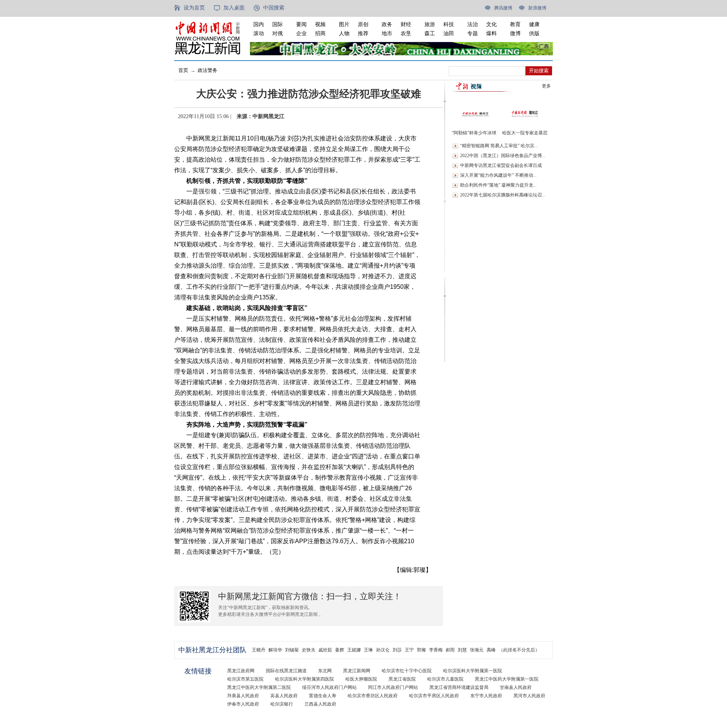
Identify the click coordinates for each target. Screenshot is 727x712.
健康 (534, 24)
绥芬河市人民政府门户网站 (329, 687)
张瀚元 (477, 650)
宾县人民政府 (284, 695)
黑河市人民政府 (529, 695)
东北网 (325, 670)
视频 (320, 24)
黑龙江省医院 (402, 679)
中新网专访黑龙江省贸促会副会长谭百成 (501, 165)
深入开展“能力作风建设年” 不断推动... (498, 175)
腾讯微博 (503, 8)
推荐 (363, 33)
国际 (277, 24)
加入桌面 (234, 8)
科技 (448, 24)
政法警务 (207, 70)
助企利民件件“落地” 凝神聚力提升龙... (498, 185)
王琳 (368, 650)
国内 (258, 24)
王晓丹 (258, 650)
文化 (491, 24)
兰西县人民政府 (320, 704)
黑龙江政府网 (240, 670)
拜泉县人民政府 (243, 695)
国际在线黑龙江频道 (286, 670)
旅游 (429, 24)
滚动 (258, 33)
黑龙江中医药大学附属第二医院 (259, 687)
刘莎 (397, 650)
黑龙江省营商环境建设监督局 (458, 687)
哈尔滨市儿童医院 (445, 679)
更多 (546, 86)
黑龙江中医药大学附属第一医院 (506, 679)
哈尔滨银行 (281, 704)
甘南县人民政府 (516, 687)
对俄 (277, 33)
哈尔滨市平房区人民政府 (434, 695)
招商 (320, 33)
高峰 (491, 650)
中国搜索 (273, 8)
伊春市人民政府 (243, 704)
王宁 (409, 650)
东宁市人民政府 (486, 695)
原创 (363, 24)
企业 (301, 33)
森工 (429, 33)
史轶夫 (308, 650)
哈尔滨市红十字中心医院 (407, 670)
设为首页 (194, 8)
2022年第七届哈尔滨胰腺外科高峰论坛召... (502, 195)
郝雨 (450, 650)
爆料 (491, 33)
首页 (183, 70)
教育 (515, 24)
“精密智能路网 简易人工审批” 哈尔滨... (499, 145)
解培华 (275, 650)
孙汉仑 (383, 650)
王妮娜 (354, 650)
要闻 (301, 24)
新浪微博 (537, 8)
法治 (472, 24)
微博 (515, 33)
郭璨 (421, 650)
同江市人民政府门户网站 (393, 687)
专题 (472, 33)
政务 (387, 24)
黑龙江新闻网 (356, 670)
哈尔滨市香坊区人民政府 (373, 695)
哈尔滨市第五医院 (245, 679)
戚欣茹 (325, 650)
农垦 (406, 33)
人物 (344, 33)
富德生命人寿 (322, 695)
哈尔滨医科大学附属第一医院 (472, 670)
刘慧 (462, 650)
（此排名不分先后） (519, 650)
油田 (448, 33)
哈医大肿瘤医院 (361, 679)
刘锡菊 (292, 650)
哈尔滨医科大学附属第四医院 (304, 679)
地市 (387, 33)
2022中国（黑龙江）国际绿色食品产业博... (502, 155)
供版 (534, 33)
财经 (406, 24)
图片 (344, 24)
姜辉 (339, 650)
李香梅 (436, 650)
